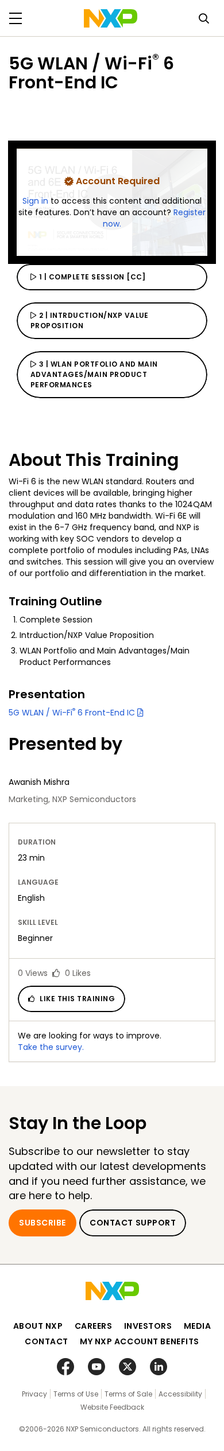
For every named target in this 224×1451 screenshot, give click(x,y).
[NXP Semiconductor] (110, 18)
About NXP (38, 1326)
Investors (148, 1326)
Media (197, 1326)
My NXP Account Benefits (139, 1341)
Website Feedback (112, 1407)
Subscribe (42, 1222)
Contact (46, 1341)
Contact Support (133, 1222)
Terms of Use (75, 1394)
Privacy (34, 1394)
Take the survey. (51, 1047)
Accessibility (180, 1394)
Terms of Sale (128, 1394)
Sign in (36, 201)
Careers (94, 1326)
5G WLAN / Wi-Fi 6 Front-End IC (73, 712)
